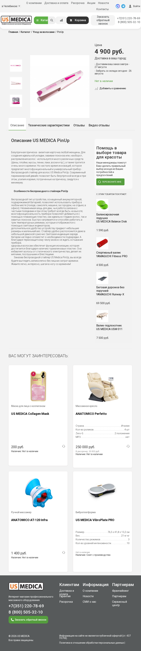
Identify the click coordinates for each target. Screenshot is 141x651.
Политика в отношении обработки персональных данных (91, 642)
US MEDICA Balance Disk (111, 218)
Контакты (102, 9)
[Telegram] (123, 6)
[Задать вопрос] (63, 446)
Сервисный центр (119, 603)
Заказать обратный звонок (103, 20)
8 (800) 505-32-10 (129, 22)
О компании (34, 3)
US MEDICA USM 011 (109, 327)
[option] (16, 66)
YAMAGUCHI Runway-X (110, 291)
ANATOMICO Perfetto (91, 413)
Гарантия (64, 596)
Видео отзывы (99, 125)
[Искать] (52, 20)
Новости (103, 3)
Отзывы (79, 125)
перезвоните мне (111, 182)
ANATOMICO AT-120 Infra (29, 520)
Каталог (46, 20)
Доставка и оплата (56, 3)
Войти (136, 6)
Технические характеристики (49, 125)
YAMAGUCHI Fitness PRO (111, 254)
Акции (91, 3)
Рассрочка (77, 3)
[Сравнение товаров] (61, 20)
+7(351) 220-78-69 (128, 18)
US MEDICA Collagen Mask (30, 413)
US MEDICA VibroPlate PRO (95, 520)
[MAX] (118, 6)
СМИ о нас (89, 601)
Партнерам (119, 596)
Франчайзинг (120, 590)
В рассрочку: (88, 451)
